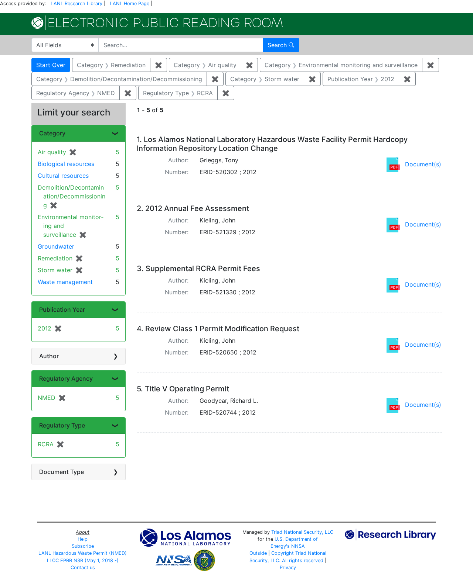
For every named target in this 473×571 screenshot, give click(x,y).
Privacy (288, 567)
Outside (258, 553)
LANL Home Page (129, 3)
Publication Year (62, 309)
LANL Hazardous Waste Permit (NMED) (82, 553)
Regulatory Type (62, 425)
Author (49, 356)
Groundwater (56, 246)
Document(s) (423, 164)
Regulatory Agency (66, 378)
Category (52, 133)
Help (83, 539)
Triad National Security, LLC (302, 532)
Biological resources (66, 163)
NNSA (298, 546)
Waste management (65, 282)
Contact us (83, 567)
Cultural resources (63, 175)
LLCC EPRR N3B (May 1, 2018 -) (83, 560)
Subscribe (83, 546)
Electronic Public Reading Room (157, 23)
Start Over (50, 65)
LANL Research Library (76, 3)
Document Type (61, 471)
